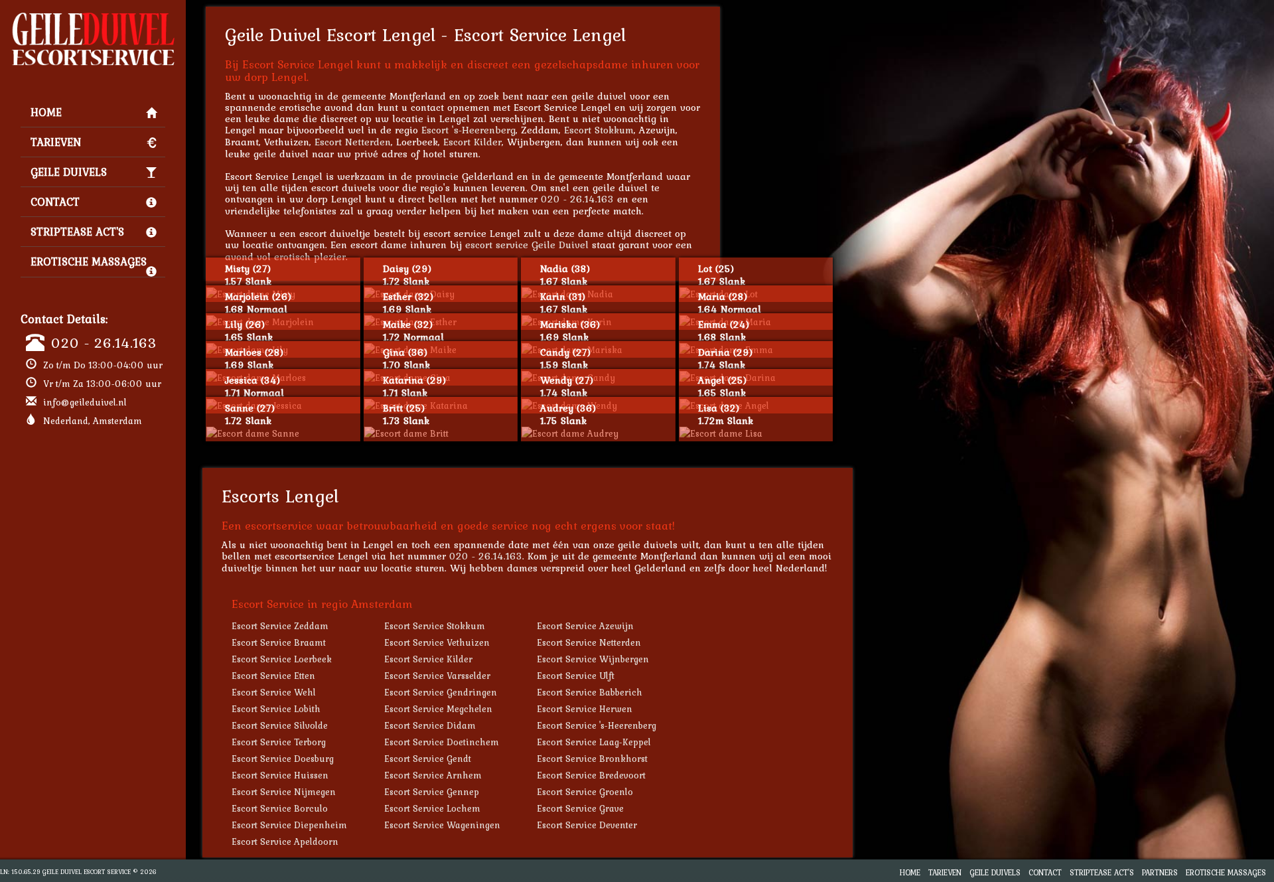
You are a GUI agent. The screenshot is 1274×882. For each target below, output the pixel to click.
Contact (55, 202)
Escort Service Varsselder (437, 675)
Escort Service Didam (430, 725)
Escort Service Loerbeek (282, 659)
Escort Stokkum (599, 129)
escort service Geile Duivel (527, 244)
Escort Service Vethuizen (437, 642)
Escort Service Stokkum (434, 625)
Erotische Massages (89, 261)
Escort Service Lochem (432, 808)
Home (46, 112)
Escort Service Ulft (575, 675)
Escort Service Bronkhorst (592, 758)
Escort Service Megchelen (438, 708)
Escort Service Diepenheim (289, 825)
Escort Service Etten (273, 675)
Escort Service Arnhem (433, 775)
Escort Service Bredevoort (591, 775)
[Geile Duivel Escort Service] (93, 17)
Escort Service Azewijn (585, 625)
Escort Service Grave (580, 808)
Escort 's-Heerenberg (468, 129)
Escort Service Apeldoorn (285, 841)
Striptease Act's (77, 232)
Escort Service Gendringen (440, 692)
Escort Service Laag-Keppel (594, 742)
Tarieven (56, 142)
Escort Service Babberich (589, 692)
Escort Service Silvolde (280, 725)
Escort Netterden (353, 141)
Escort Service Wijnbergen (593, 659)
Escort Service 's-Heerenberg (596, 725)
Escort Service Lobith (276, 708)
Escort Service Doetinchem (441, 742)
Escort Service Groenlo (585, 791)
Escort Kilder (472, 141)
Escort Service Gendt (427, 758)
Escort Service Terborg (279, 742)
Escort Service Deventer (587, 825)
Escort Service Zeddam (280, 625)
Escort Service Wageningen (442, 825)
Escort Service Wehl (274, 692)
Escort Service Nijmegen (284, 791)
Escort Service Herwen (584, 708)
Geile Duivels (69, 172)
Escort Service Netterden (589, 642)
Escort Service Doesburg (283, 758)
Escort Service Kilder (428, 659)
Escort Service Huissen (280, 775)
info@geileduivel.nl (85, 402)
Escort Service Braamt (279, 642)
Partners (1160, 872)
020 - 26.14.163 (104, 342)
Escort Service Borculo (280, 808)
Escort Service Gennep (431, 791)
